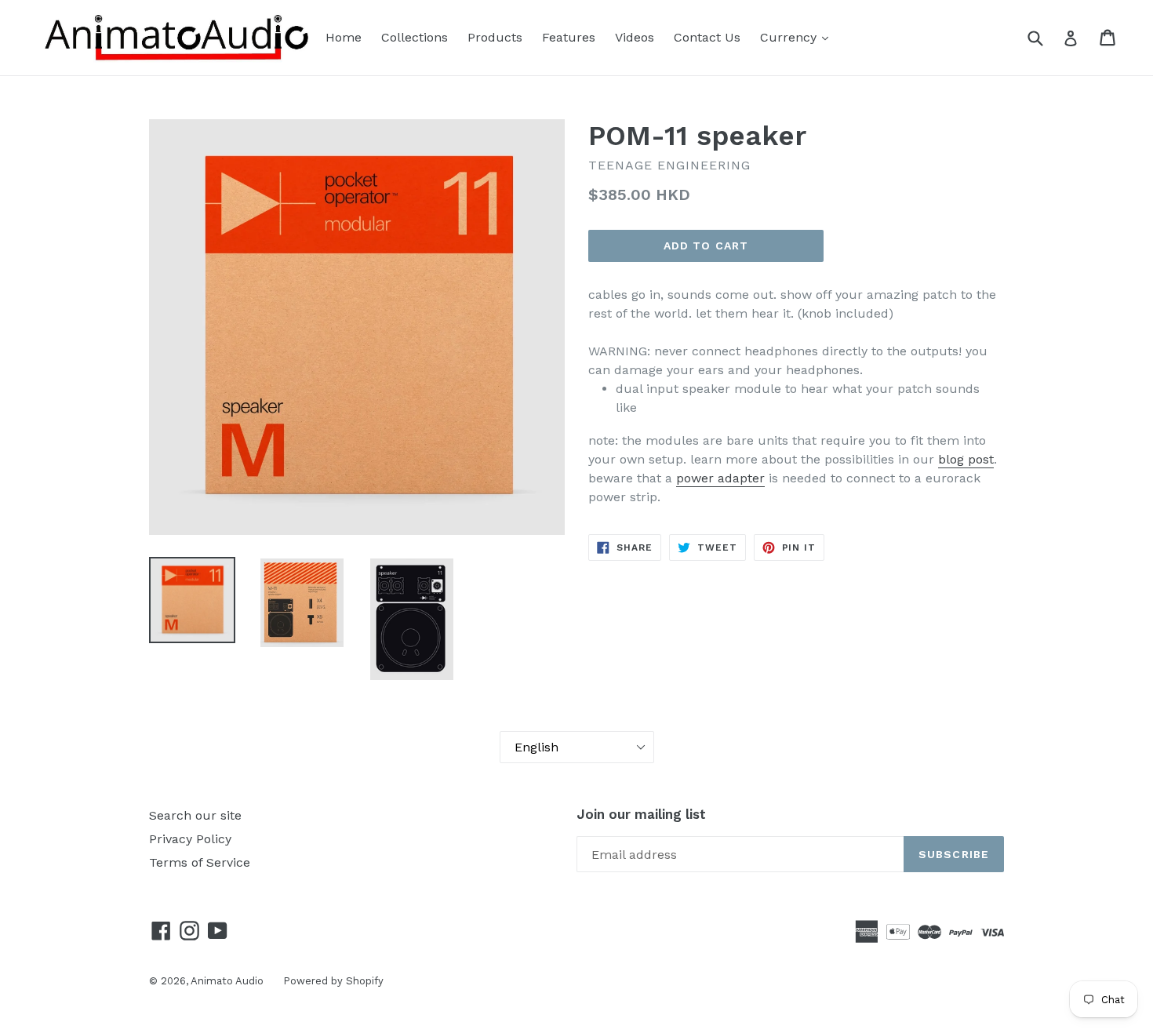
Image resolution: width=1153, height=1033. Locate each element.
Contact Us (707, 37)
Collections (414, 37)
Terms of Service (199, 862)
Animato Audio (227, 981)
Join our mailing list (641, 814)
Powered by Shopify (333, 981)
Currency (790, 37)
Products (494, 37)
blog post (966, 459)
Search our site (195, 815)
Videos (634, 37)
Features (568, 37)
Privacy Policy (190, 838)
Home (344, 37)
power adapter (720, 478)
